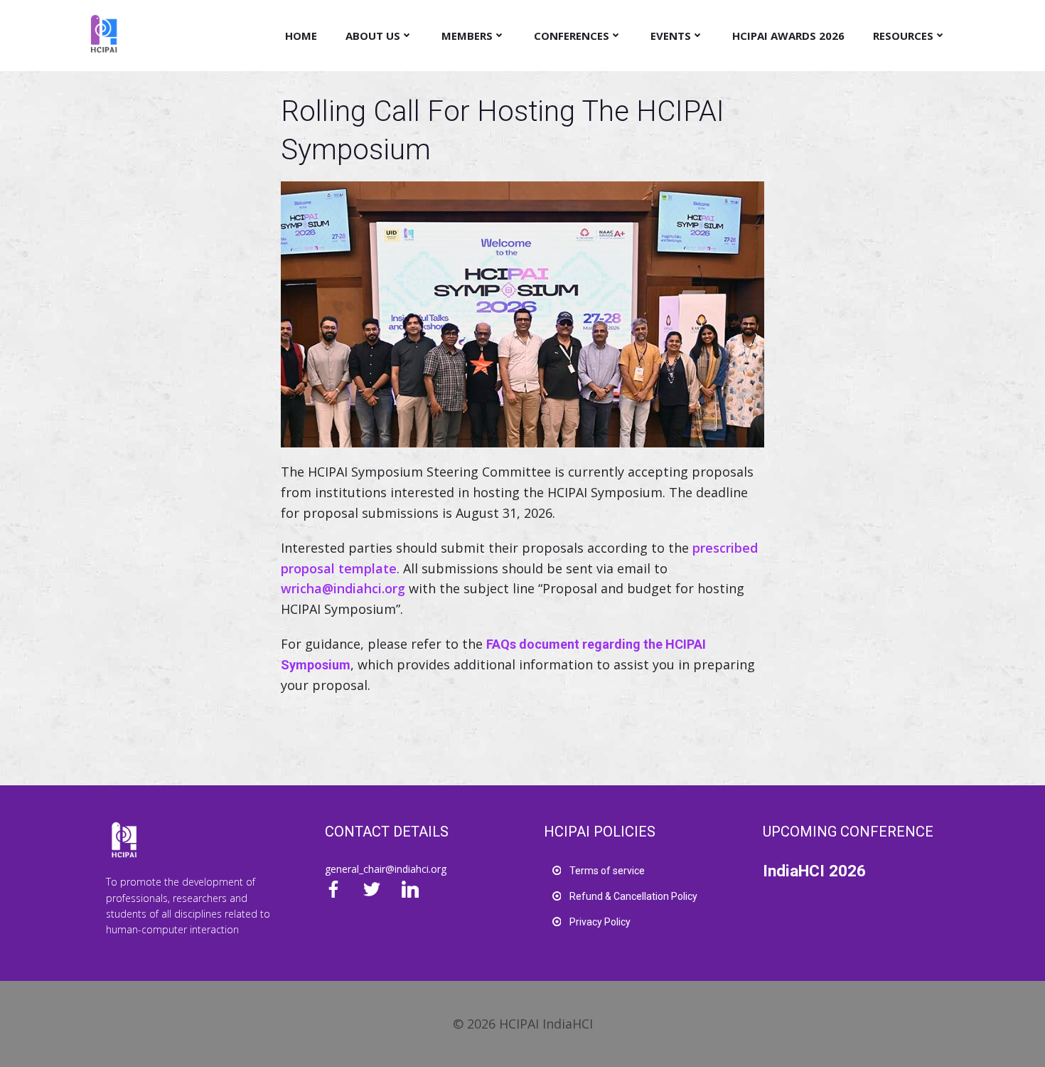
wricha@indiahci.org (343, 588)
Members (467, 35)
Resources (903, 35)
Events (670, 35)
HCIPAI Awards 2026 (788, 35)
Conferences (571, 35)
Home (301, 35)
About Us (372, 35)
